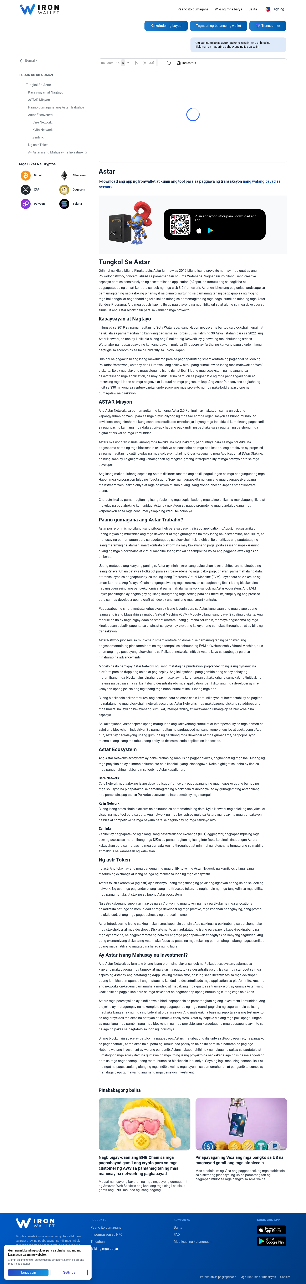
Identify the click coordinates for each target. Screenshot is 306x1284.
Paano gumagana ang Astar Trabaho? (56, 107)
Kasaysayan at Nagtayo (45, 92)
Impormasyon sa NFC (106, 1235)
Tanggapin (28, 1272)
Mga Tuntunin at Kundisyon (258, 1277)
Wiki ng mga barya (228, 9)
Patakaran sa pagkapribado (218, 1277)
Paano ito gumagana (193, 9)
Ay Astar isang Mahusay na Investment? (57, 152)
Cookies (285, 1277)
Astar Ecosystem (40, 115)
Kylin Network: (42, 130)
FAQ (177, 1235)
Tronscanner (270, 26)
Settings (69, 1272)
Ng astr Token (38, 145)
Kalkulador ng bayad (166, 26)
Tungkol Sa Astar (38, 85)
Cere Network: (42, 122)
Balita (253, 9)
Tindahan (98, 1242)
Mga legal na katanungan (192, 1242)
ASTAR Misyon (39, 100)
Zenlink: (38, 137)
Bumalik (31, 61)
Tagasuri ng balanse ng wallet (218, 26)
